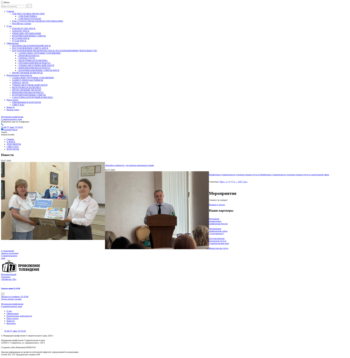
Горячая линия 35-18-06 (10, 288)
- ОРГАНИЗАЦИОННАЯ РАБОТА (34, 63)
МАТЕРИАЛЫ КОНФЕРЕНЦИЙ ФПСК (31, 46)
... (236, 182)
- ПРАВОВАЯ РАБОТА (29, 55)
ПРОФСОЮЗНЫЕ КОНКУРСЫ (27, 73)
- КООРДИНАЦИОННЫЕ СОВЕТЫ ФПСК (38, 70)
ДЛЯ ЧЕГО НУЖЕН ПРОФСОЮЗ (28, 14)
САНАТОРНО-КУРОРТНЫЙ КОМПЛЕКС (32, 97)
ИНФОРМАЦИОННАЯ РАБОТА (28, 92)
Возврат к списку (217, 205)
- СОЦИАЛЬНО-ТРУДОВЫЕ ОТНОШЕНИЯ (39, 53)
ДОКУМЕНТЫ (14, 144)
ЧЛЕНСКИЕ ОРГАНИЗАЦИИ (26, 33)
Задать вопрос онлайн (11, 299)
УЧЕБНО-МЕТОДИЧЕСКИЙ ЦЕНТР (30, 85)
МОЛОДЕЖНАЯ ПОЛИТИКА (26, 87)
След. (245, 182)
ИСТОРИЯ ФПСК (21, 38)
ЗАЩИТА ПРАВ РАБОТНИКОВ (27, 80)
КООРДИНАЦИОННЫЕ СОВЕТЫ (29, 36)
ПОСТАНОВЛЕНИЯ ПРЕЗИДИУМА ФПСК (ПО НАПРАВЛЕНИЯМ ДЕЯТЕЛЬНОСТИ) (54, 50)
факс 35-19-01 (16, 127)
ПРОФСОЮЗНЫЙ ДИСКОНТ (26, 90)
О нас (9, 26)
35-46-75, (5, 127)
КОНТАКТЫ (13, 149)
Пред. (222, 182)
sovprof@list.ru (11, 129)
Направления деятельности (19, 75)
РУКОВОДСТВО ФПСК (23, 28)
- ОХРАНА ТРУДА (26, 58)
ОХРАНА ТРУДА (20, 82)
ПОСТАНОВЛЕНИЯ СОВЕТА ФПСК (30, 48)
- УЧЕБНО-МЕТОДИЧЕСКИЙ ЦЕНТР (36, 65)
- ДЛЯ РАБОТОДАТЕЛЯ (29, 18)
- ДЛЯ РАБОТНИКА (27, 16)
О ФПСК (11, 142)
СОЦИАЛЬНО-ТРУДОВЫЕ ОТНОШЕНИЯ (33, 78)
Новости (11, 107)
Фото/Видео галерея (21, 23)
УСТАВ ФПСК (19, 41)
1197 (240, 182)
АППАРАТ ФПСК (20, 31)
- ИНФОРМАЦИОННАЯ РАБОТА (34, 68)
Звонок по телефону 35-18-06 (14, 296)
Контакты (11, 323)
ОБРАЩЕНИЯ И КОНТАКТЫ (26, 102)
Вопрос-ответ (13, 110)
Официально (13, 43)
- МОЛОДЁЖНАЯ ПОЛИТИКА (33, 60)
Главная (10, 11)
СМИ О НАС (18, 105)
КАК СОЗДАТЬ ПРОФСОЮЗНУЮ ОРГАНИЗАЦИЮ (37, 21)
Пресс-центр (12, 100)
